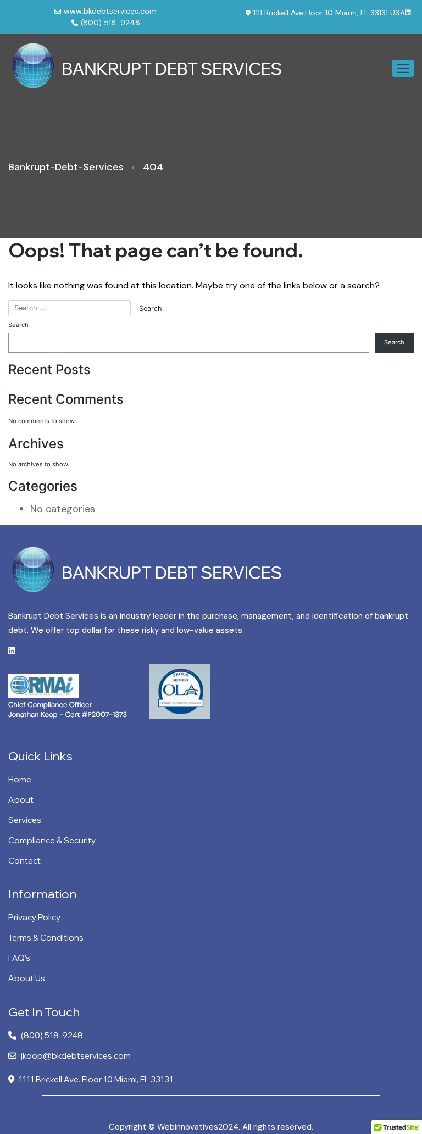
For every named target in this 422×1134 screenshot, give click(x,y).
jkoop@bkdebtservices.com (76, 1056)
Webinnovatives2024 (197, 1126)
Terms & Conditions (46, 938)
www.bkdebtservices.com (110, 11)
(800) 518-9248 (110, 22)
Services (24, 820)
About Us (26, 978)
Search (18, 325)
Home (19, 780)
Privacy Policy (34, 917)
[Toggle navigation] (403, 68)
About (21, 800)
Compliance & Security (52, 841)
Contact (24, 861)
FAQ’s (19, 958)
